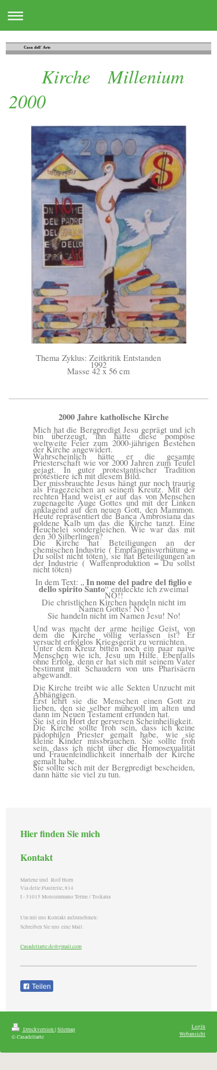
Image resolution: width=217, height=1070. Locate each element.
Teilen (40, 987)
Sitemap (66, 1029)
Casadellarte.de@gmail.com (51, 946)
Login (198, 1026)
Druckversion (38, 1029)
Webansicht (192, 1034)
